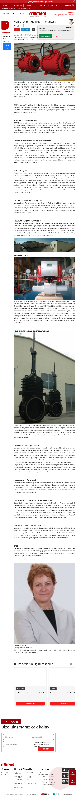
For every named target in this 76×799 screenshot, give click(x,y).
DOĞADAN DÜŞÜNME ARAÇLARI (30, 778)
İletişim (3, 774)
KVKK (27, 794)
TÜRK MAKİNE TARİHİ (18, 784)
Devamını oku (30, 704)
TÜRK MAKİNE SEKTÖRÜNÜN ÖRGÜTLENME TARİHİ (18, 778)
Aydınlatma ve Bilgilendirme (31, 794)
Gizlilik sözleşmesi (39, 742)
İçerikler (37, 17)
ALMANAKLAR (30, 772)
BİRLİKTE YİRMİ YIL (18, 788)
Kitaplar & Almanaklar (8, 8)
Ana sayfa (30, 17)
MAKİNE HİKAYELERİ (17, 773)
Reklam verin (5, 772)
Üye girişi (71, 12)
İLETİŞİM (21, 14)
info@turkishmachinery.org (46, 774)
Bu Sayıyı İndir (18, 5)
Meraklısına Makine (24, 8)
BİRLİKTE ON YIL (31, 783)
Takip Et (7, 46)
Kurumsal (5, 769)
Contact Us (44, 769)
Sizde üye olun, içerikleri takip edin (64, 15)
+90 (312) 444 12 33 (48, 777)
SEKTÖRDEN (45, 17)
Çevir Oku (28, 5)
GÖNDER (46, 749)
